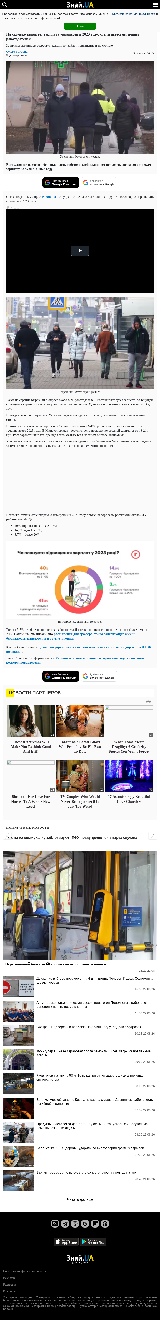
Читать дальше (80, 1199)
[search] (4, 4)
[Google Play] (93, 1241)
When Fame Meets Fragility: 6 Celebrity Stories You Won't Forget (129, 747)
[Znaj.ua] (80, 4)
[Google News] (85, 1224)
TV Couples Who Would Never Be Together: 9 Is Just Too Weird (80, 801)
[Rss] (55, 1224)
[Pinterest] (105, 1224)
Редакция (9, 1284)
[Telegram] (65, 1224)
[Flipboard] (95, 1224)
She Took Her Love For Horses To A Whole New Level (30, 801)
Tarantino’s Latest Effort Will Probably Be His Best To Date (80, 747)
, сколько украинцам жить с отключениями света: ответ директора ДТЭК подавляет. (78, 649)
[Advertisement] (80, 480)
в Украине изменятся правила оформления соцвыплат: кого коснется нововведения (75, 660)
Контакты (9, 1291)
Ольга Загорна (17, 51)
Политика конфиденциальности (24, 1271)
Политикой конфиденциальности (132, 13)
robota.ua (49, 196)
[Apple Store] (66, 1241)
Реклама (9, 1277)
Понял (80, 26)
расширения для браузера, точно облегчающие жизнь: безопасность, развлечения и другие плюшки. (70, 636)
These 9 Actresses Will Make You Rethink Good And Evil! (31, 747)
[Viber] (75, 1224)
